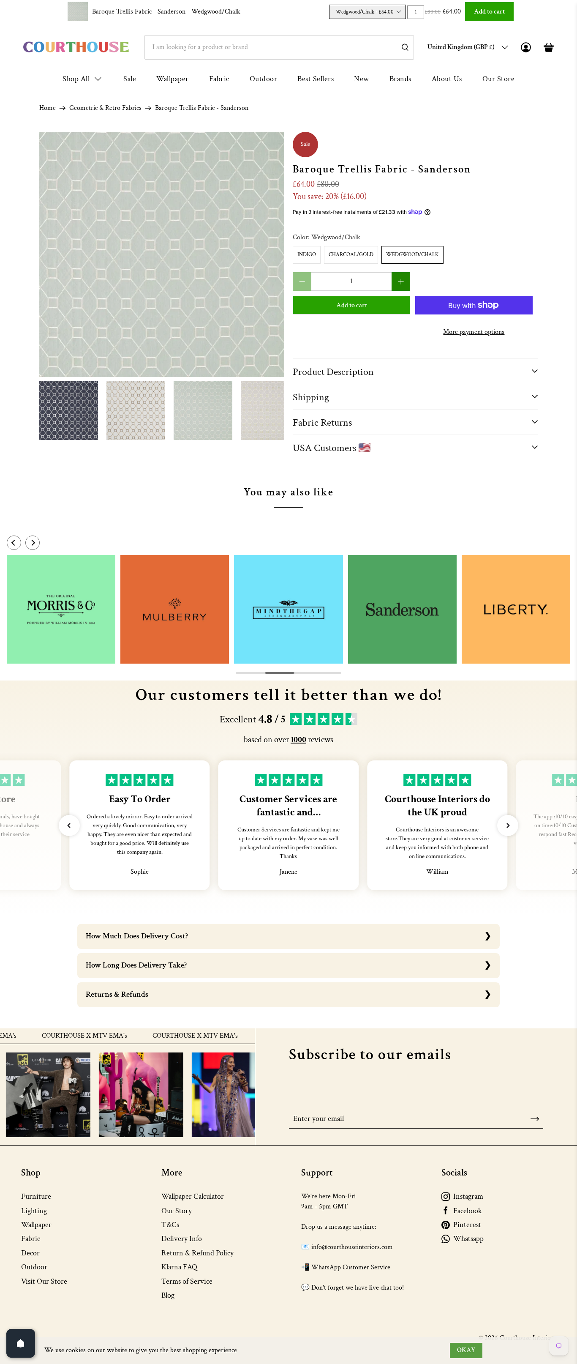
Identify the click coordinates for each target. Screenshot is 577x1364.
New (361, 79)
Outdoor (264, 79)
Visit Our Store (44, 1281)
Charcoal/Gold (351, 254)
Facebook (467, 1211)
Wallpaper (172, 79)
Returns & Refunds (117, 994)
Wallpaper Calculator (192, 1196)
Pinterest (467, 1225)
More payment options (473, 332)
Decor (30, 1253)
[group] (61, 609)
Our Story (176, 1211)
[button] (69, 825)
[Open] (20, 1343)
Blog (167, 1295)
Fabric (219, 79)
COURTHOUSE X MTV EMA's (58, 1036)
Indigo (306, 254)
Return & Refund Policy (197, 1253)
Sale (129, 79)
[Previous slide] (14, 543)
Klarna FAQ (179, 1267)
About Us (447, 79)
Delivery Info (181, 1239)
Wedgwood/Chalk (412, 254)
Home (47, 108)
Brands (400, 79)
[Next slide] (32, 543)
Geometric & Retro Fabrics (105, 108)
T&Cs (170, 1225)
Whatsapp (468, 1239)
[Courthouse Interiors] (76, 47)
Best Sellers (315, 79)
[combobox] (279, 47)
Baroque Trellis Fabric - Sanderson (166, 11)
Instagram (468, 1196)
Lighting (34, 1211)
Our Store (498, 79)
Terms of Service (186, 1281)
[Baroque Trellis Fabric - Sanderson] (161, 254)
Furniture (36, 1196)
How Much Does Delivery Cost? (137, 936)
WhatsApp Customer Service (350, 1267)
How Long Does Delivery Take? (136, 965)
